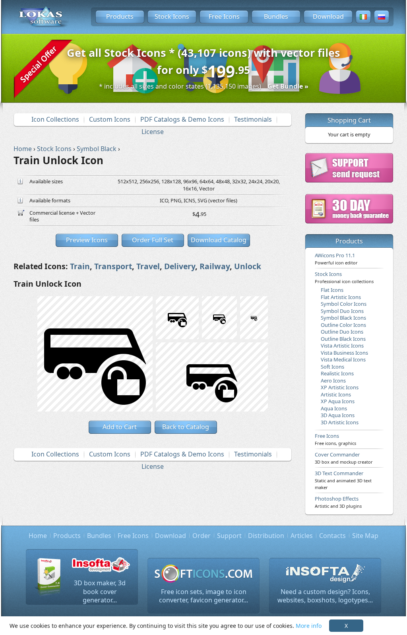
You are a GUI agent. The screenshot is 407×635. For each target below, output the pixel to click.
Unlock (247, 266)
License (152, 131)
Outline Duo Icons (342, 331)
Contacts (332, 535)
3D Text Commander (343, 480)
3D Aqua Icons (338, 415)
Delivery (179, 266)
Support (229, 535)
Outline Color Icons (343, 324)
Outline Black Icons (343, 338)
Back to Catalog (185, 426)
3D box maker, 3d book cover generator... (100, 591)
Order (201, 535)
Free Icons (224, 16)
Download (328, 16)
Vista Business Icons (344, 352)
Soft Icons (332, 366)
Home (38, 535)
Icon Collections (55, 119)
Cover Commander (344, 457)
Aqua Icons (334, 408)
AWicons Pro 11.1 (336, 258)
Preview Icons (87, 239)
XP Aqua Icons (338, 401)
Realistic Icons (337, 373)
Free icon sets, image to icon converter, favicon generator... (203, 596)
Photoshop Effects (338, 502)
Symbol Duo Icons (342, 311)
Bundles (276, 16)
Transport (113, 266)
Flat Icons (332, 289)
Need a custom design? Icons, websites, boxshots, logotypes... (325, 596)
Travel (148, 266)
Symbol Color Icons (343, 303)
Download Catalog (218, 239)
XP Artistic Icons (340, 387)
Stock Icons (172, 16)
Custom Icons (109, 119)
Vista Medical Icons (343, 359)
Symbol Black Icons (343, 317)
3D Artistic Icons (340, 422)
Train (80, 266)
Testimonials (253, 119)
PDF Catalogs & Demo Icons (182, 119)
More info (309, 625)
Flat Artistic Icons (341, 297)
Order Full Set (152, 239)
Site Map (365, 535)
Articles (302, 535)
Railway (215, 266)
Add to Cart (120, 426)
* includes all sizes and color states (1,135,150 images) (203, 86)
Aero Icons (333, 380)
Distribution (266, 535)
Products (120, 16)
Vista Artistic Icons (342, 345)
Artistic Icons (336, 394)
